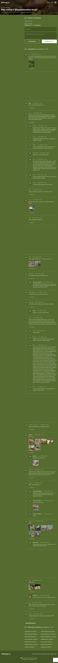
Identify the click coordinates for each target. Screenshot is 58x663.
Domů (33, 654)
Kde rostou (38, 654)
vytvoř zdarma (37, 25)
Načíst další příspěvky (31, 623)
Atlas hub (43, 654)
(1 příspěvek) (48, 636)
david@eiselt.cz (32, 659)
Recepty (48, 654)
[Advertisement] (11, 37)
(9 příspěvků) (31, 636)
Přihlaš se (27, 25)
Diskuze (52, 654)
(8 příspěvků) (48, 631)
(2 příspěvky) (31, 634)
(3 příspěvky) (31, 639)
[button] (52, 2)
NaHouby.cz (5, 2)
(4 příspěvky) (31, 631)
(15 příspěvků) (31, 644)
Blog (55, 654)
